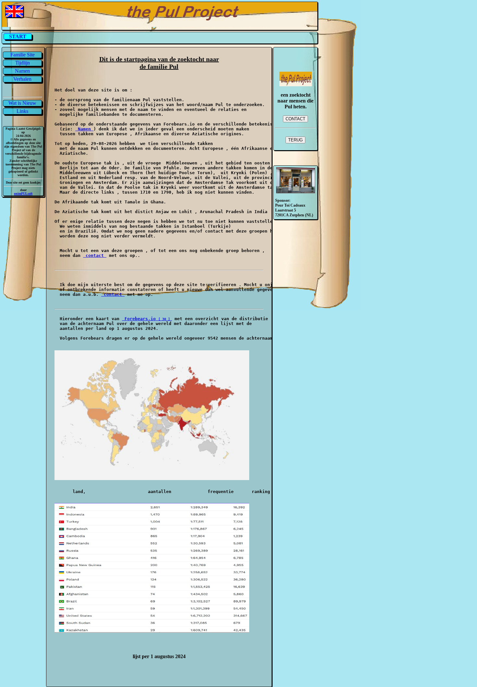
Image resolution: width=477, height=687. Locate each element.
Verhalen (22, 79)
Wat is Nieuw (22, 103)
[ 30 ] (165, 319)
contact (94, 255)
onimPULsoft (23, 193)
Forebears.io (140, 318)
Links (22, 111)
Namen (22, 71)
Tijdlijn (22, 63)
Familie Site (22, 54)
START (17, 36)
